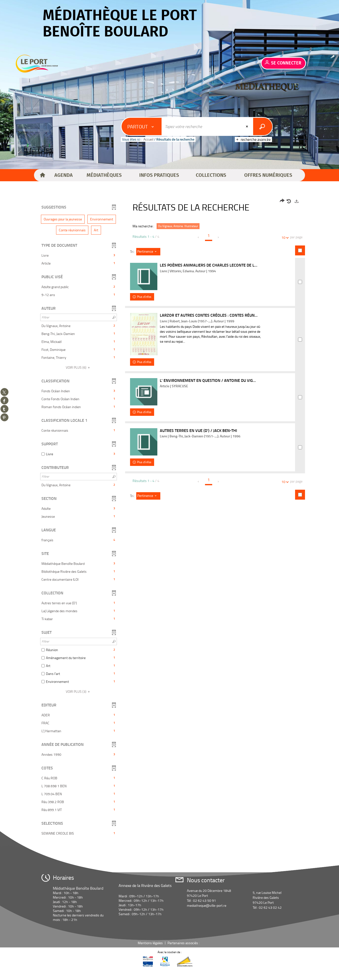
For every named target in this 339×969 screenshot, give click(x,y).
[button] (63, 175)
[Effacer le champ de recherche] (247, 126)
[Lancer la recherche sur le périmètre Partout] (262, 126)
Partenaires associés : (184, 942)
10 (283, 237)
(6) (76, 367)
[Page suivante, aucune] (218, 237)
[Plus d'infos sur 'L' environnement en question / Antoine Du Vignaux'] (143, 391)
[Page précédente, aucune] (198, 237)
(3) (76, 691)
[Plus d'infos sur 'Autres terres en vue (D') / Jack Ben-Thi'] (143, 441)
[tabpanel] (169, 518)
